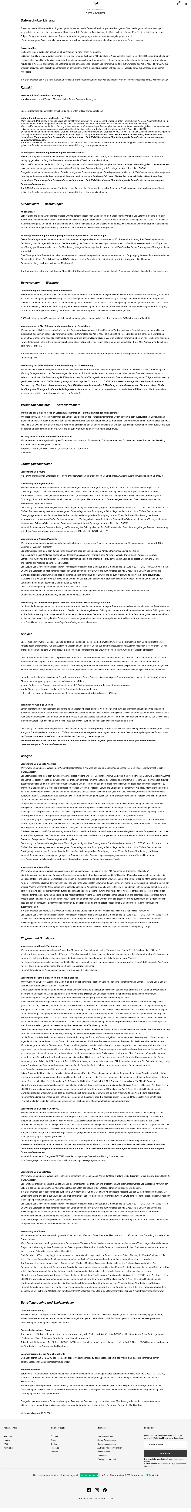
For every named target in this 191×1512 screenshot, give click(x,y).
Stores (53, 1440)
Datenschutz (98, 9)
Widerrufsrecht (103, 1451)
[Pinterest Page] (105, 1490)
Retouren (8, 1436)
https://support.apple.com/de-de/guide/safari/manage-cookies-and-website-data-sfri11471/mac (72, 692)
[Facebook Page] (89, 1490)
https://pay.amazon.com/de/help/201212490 (69, 594)
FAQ (6, 1444)
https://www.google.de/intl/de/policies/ (38, 859)
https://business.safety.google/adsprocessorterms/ (93, 819)
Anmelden (165, 1453)
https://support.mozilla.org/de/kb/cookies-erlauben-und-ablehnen (66, 689)
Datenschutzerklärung (106, 1444)
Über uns (54, 1436)
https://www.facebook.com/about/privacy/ (110, 1100)
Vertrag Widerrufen (105, 1436)
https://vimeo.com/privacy (152, 1290)
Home (89, 9)
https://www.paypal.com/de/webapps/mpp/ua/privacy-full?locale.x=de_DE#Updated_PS (67, 531)
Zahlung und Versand (106, 1459)
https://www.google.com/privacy (91, 1160)
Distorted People (106, 1498)
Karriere (54, 1444)
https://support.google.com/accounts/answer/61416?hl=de (57, 681)
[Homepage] (95, 4)
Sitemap (54, 1451)
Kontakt (7, 1440)
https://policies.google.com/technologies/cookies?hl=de (94, 859)
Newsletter (8, 1447)
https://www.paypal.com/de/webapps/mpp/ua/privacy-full (138, 475)
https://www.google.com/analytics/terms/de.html (121, 855)
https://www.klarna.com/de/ (115, 614)
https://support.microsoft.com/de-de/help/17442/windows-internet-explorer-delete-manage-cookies (84, 685)
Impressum (102, 1455)
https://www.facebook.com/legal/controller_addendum (46, 1001)
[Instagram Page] (97, 1490)
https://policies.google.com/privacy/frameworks (43, 819)
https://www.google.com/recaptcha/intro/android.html (45, 1160)
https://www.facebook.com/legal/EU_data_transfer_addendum (50, 1069)
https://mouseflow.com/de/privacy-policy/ (131, 926)
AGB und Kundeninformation (109, 1447)
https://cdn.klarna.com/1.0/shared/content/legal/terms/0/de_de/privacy (54, 622)
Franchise (55, 1447)
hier (95, 969)
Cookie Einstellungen (106, 1440)
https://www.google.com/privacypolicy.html (40, 1219)
